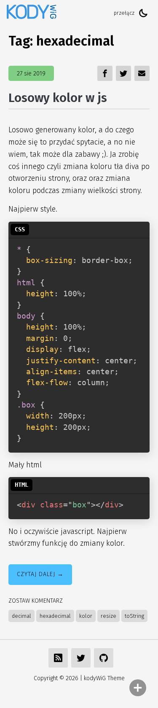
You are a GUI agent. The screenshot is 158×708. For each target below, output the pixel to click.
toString (134, 616)
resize (108, 616)
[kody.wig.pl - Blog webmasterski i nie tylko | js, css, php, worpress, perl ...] (31, 12)
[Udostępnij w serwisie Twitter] (81, 658)
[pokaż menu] (138, 688)
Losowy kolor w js (57, 98)
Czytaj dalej (36, 574)
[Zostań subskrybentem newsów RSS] (58, 658)
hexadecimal (55, 616)
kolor (85, 616)
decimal (21, 616)
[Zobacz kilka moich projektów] (103, 658)
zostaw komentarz (35, 600)
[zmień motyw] (143, 13)
